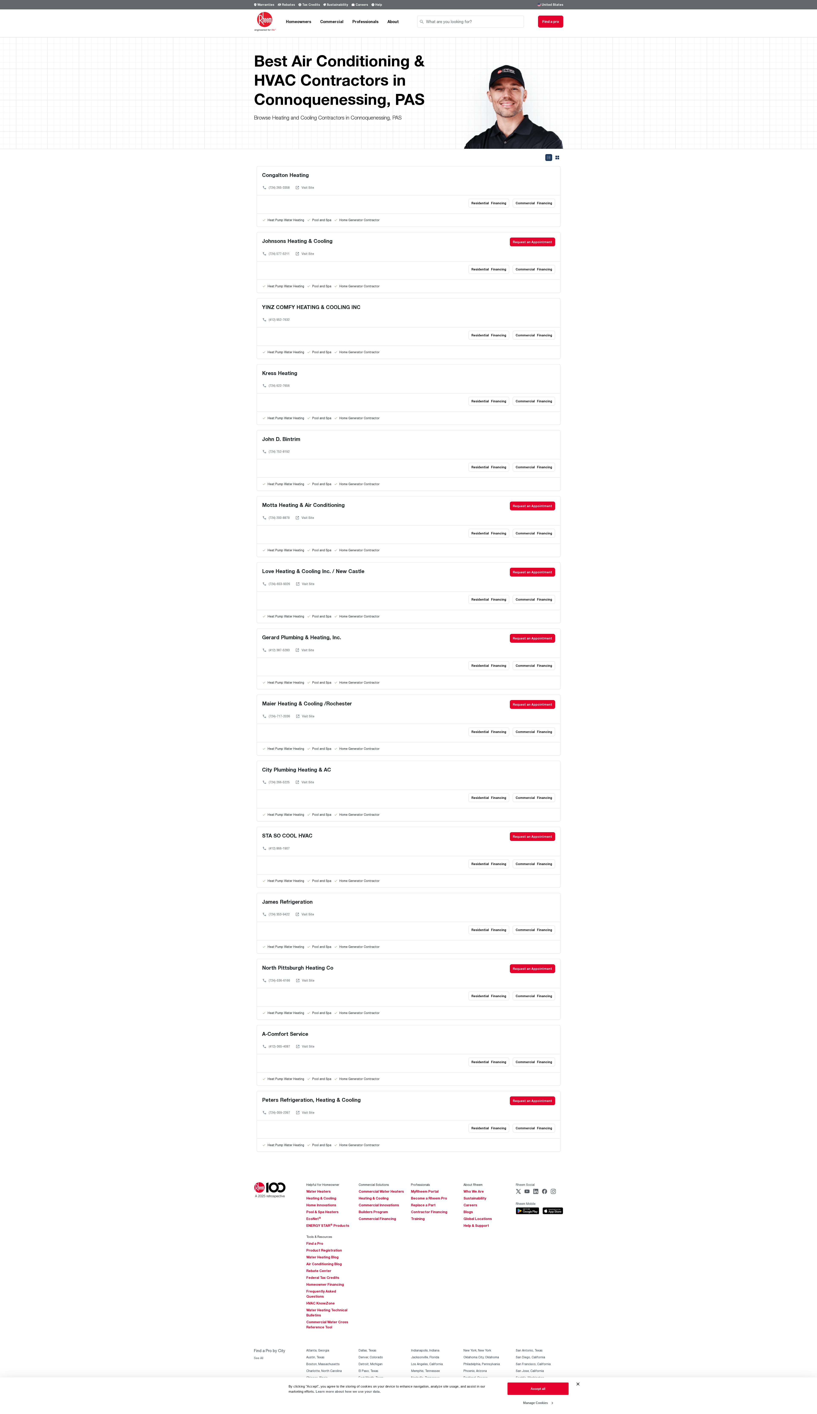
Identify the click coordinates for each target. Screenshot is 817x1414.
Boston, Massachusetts (323, 1364)
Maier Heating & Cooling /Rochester (307, 703)
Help (378, 4)
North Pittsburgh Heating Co (297, 968)
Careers (362, 4)
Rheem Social (525, 1184)
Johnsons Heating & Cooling (297, 241)
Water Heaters (318, 1191)
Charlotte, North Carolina (324, 1371)
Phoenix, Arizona (475, 1371)
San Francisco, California (533, 1364)
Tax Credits (311, 4)
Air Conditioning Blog (324, 1264)
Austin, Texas (315, 1357)
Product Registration (324, 1250)
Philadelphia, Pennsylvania (482, 1364)
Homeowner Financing (325, 1284)
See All (258, 1358)
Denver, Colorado (371, 1357)
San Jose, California (530, 1371)
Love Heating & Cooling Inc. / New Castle (313, 571)
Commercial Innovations (379, 1205)
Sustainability (337, 4)
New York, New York (477, 1350)
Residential (488, 203)
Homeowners (298, 21)
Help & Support (476, 1225)
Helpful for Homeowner (322, 1184)
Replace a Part (423, 1205)
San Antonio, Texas (529, 1350)
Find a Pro (314, 1243)
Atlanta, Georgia (317, 1350)
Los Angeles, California (427, 1364)
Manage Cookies (535, 1402)
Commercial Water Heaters (381, 1191)
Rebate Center (318, 1271)
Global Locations (478, 1219)
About (393, 21)
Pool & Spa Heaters (322, 1212)
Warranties (265, 4)
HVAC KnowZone (320, 1303)
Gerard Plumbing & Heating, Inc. (301, 637)
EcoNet (313, 1219)
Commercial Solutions (374, 1184)
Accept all (538, 1389)
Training (418, 1219)
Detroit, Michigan (371, 1364)
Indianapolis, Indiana (425, 1350)
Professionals (365, 21)
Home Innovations (321, 1205)
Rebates (288, 4)
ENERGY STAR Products (327, 1225)
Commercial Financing (377, 1219)
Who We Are (474, 1191)
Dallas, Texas (367, 1350)
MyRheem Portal (425, 1191)
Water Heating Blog (322, 1257)
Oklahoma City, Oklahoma (481, 1357)
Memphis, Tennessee (425, 1371)
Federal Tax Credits (322, 1277)
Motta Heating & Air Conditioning (303, 505)
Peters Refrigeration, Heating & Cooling (311, 1100)
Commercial (331, 21)
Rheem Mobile (525, 1203)
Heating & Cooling (321, 1198)
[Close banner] (577, 1384)
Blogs (468, 1212)
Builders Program (373, 1212)
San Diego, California (530, 1357)
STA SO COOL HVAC (287, 835)
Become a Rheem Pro (429, 1198)
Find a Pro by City (269, 1350)
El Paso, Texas (368, 1371)
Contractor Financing (429, 1212)
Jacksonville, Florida (425, 1357)
